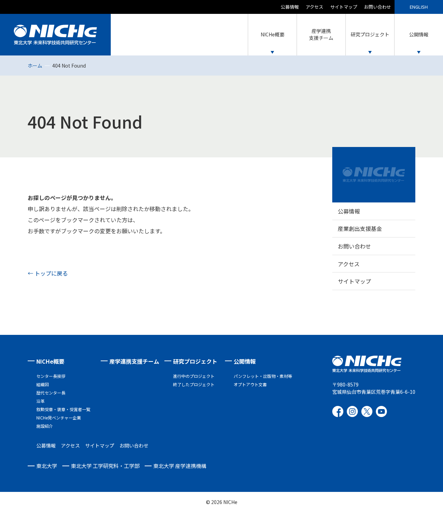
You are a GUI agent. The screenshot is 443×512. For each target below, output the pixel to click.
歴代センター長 (50, 393)
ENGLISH (419, 6)
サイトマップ (343, 6)
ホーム (35, 65)
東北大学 (46, 465)
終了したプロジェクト (194, 384)
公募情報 (290, 6)
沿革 (40, 401)
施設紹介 (44, 426)
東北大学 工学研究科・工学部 (105, 465)
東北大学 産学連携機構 (179, 465)
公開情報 (245, 361)
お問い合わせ (377, 6)
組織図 (42, 384)
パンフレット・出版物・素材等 (263, 376)
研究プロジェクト (195, 361)
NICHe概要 (50, 361)
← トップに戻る (48, 273)
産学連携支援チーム (134, 361)
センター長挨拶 (50, 376)
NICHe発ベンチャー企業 (58, 417)
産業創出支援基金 (360, 228)
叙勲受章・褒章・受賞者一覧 (63, 409)
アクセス (314, 6)
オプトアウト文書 (250, 384)
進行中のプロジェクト (194, 376)
